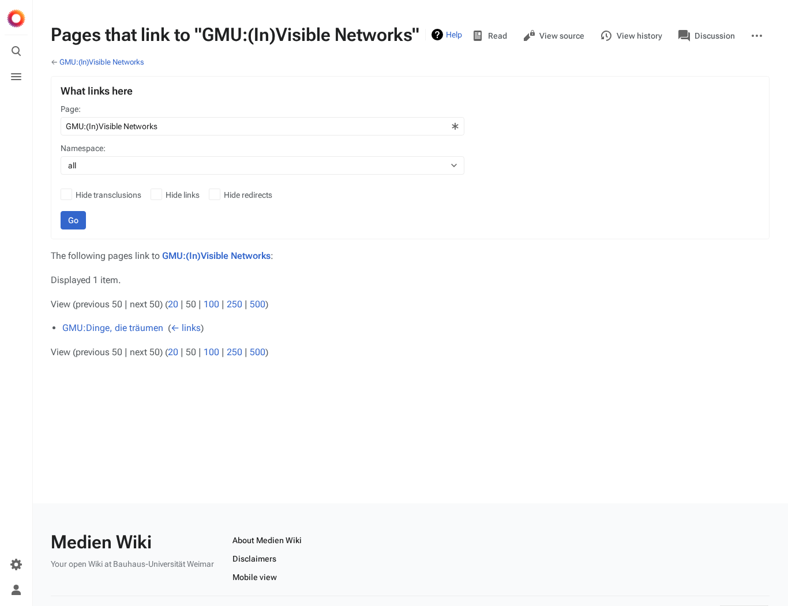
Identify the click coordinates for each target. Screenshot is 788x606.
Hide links (183, 195)
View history (639, 35)
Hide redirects (248, 195)
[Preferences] (16, 564)
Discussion (715, 35)
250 (234, 304)
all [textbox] (72, 165)
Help (454, 34)
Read (497, 35)
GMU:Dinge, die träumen (112, 327)
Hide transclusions (108, 195)
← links (186, 327)
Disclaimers (254, 558)
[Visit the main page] (16, 18)
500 (257, 304)
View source (561, 35)
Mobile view (254, 577)
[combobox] (262, 126)
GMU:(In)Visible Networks (101, 62)
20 (173, 304)
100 (211, 304)
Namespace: (83, 148)
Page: (71, 109)
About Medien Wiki (267, 540)
